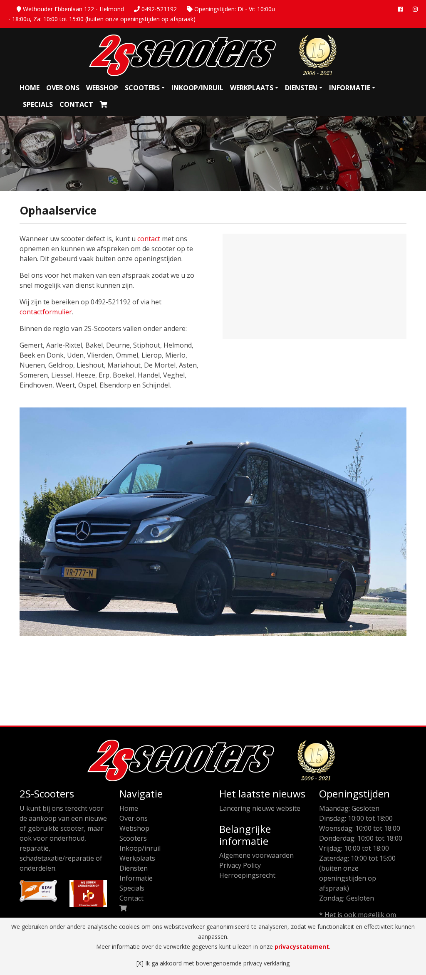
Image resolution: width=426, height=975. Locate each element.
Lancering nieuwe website (259, 808)
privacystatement (302, 946)
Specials (38, 104)
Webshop (102, 87)
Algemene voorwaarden (256, 855)
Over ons (62, 87)
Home (30, 87)
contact (148, 238)
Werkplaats (251, 87)
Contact (76, 104)
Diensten (301, 87)
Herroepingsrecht (247, 875)
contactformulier (46, 311)
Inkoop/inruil (197, 87)
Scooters (142, 87)
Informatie (349, 87)
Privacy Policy (240, 865)
